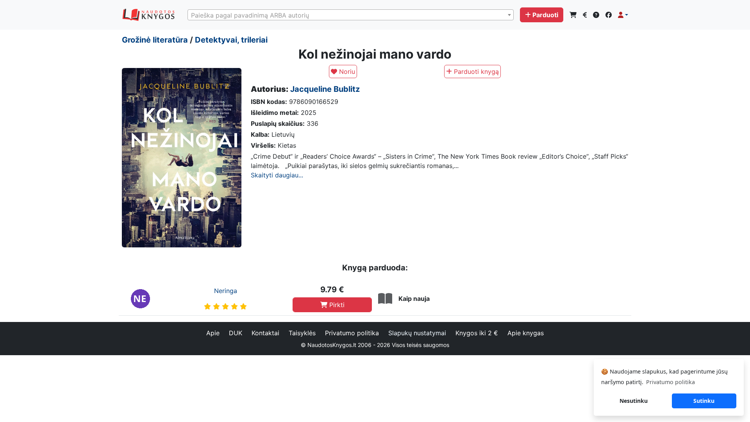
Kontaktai (265, 333)
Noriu (346, 71)
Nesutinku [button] (634, 400)
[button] (623, 15)
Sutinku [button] (703, 400)
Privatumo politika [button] (670, 382)
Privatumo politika (352, 333)
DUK (235, 333)
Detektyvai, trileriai (231, 40)
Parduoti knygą (475, 71)
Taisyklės (302, 333)
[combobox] (351, 14)
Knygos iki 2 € (476, 333)
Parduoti (545, 15)
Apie (213, 333)
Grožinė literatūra (155, 40)
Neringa (225, 291)
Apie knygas (525, 333)
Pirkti (336, 305)
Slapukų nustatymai (417, 333)
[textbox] (350, 15)
